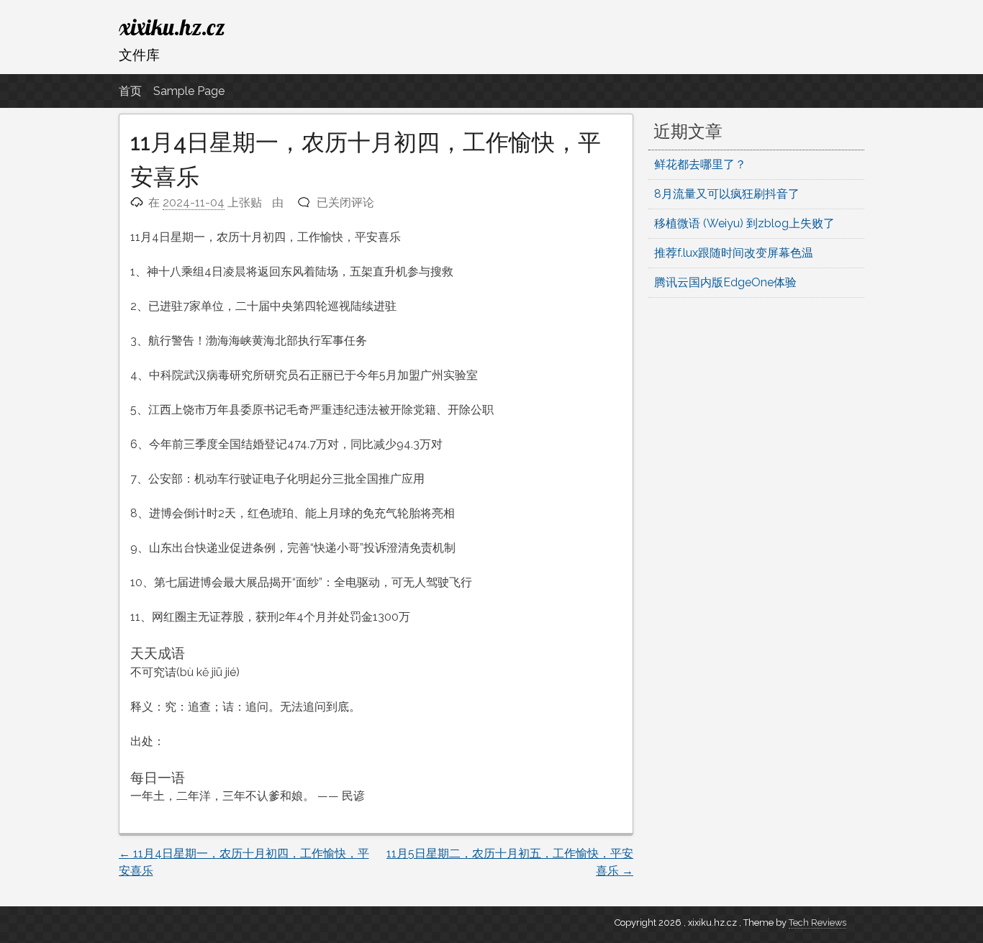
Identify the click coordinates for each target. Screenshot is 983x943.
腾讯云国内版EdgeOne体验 (725, 282)
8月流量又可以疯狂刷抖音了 (726, 194)
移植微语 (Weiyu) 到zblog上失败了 (744, 223)
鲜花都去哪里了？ (700, 164)
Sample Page (189, 91)
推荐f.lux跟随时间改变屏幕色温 (733, 253)
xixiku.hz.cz (172, 26)
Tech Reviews (817, 922)
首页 (130, 91)
